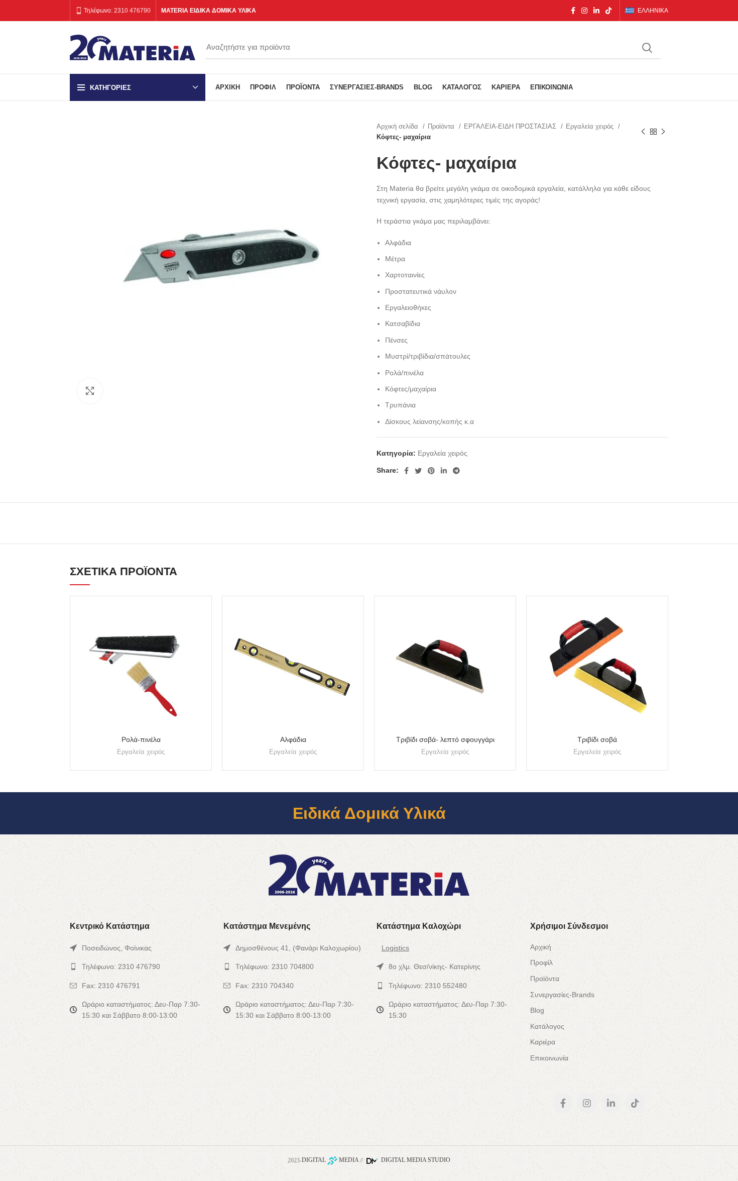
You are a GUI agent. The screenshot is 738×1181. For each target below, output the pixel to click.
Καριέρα (542, 1042)
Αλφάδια (293, 739)
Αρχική (540, 947)
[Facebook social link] (573, 10)
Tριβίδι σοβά (597, 739)
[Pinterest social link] (431, 470)
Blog (537, 1010)
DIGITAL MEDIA (330, 1159)
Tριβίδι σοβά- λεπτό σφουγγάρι (445, 739)
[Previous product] (643, 132)
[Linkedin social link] (596, 10)
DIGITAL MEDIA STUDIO (415, 1159)
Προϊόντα (442, 126)
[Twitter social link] (418, 470)
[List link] (139, 947)
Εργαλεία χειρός (591, 126)
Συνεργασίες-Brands (562, 995)
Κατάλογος (547, 1026)
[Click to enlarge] (89, 390)
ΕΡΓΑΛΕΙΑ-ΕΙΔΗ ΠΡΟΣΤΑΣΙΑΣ (511, 126)
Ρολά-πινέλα (141, 739)
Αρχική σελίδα (398, 126)
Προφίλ (541, 962)
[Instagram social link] (584, 10)
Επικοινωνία (549, 1058)
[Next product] (663, 132)
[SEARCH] (647, 47)
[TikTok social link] (608, 10)
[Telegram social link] (456, 470)
